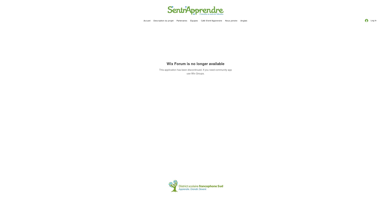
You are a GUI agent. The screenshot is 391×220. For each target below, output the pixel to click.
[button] (194, 20)
